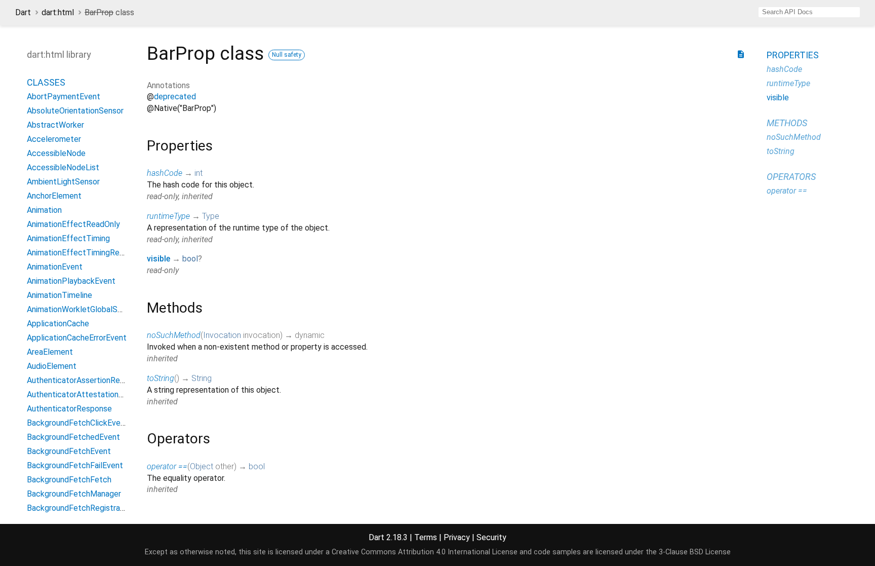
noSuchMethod (174, 335)
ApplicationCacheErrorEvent (77, 338)
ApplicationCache (58, 323)
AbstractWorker (55, 125)
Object (201, 466)
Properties (793, 55)
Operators (791, 176)
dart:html (58, 12)
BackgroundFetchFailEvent (75, 465)
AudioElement (51, 366)
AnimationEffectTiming (68, 238)
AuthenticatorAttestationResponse (90, 394)
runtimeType (168, 216)
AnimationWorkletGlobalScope (81, 309)
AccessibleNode (56, 153)
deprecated (175, 96)
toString (160, 378)
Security (491, 537)
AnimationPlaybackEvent (71, 281)
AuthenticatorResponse (69, 408)
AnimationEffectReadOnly (73, 224)
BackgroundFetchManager (74, 494)
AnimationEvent (55, 267)
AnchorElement (54, 196)
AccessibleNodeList (63, 167)
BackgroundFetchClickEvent (77, 423)
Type (210, 216)
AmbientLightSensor (63, 181)
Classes (46, 82)
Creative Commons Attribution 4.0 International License (425, 552)
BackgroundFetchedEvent (73, 437)
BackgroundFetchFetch (69, 479)
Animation (44, 210)
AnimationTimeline (59, 295)
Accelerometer (54, 139)
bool (190, 258)
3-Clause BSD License (695, 552)
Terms (425, 537)
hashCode (164, 173)
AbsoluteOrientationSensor (75, 111)
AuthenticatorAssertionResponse (86, 380)
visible (158, 258)
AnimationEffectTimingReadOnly (85, 252)
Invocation (222, 335)
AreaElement (50, 352)
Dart (23, 12)
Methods (787, 123)
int (198, 173)
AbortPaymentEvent (63, 96)
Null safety (286, 54)
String (201, 378)
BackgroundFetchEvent (69, 451)
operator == (167, 466)
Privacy (457, 537)
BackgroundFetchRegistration (80, 508)
